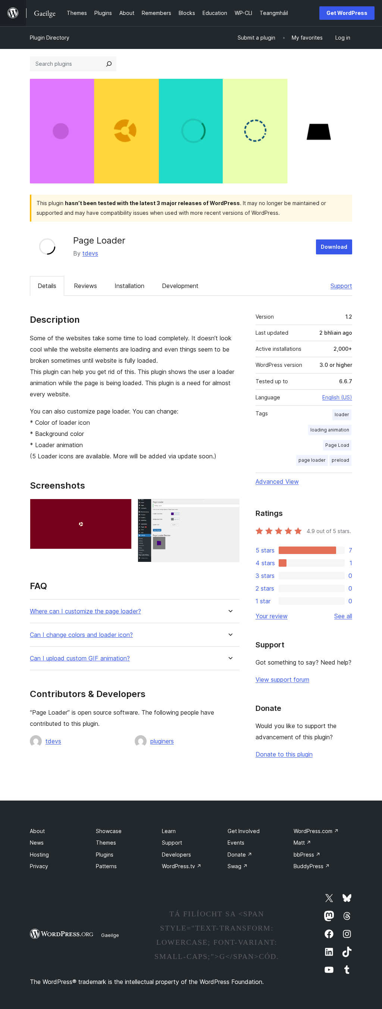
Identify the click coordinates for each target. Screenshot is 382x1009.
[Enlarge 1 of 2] (121, 509)
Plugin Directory (49, 37)
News (37, 842)
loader (342, 414)
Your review (272, 616)
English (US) (337, 397)
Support (341, 286)
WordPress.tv (181, 866)
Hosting (39, 854)
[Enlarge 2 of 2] (229, 509)
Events (236, 842)
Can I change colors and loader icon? (81, 634)
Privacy (39, 866)
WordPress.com (316, 831)
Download (334, 247)
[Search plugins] (108, 63)
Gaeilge (110, 935)
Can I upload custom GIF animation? (80, 658)
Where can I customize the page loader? (85, 611)
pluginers (162, 741)
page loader (312, 460)
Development (180, 286)
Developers (176, 854)
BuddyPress (312, 866)
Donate (240, 854)
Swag (238, 866)
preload (340, 460)
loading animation (329, 430)
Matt (302, 842)
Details (47, 286)
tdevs (90, 253)
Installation (129, 286)
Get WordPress (346, 13)
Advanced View (277, 481)
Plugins (104, 854)
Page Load (337, 445)
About (37, 831)
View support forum (282, 679)
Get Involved (244, 831)
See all (343, 616)
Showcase (109, 831)
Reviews (85, 286)
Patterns (106, 866)
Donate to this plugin (284, 754)
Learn (169, 831)
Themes (106, 842)
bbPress (307, 854)
